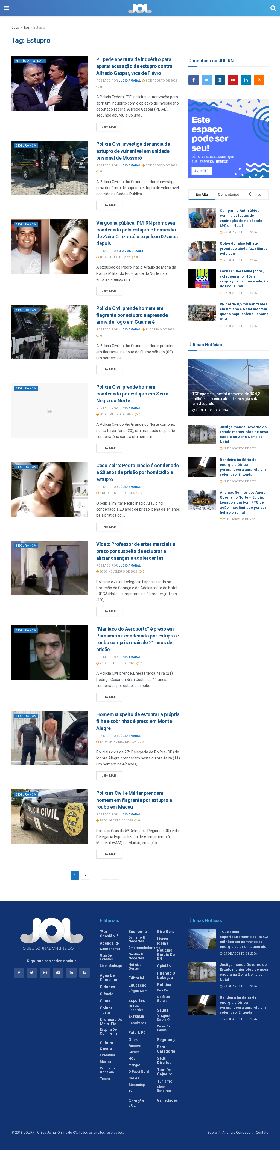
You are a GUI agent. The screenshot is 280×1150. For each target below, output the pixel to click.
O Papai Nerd (139, 1072)
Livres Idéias (162, 941)
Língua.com (138, 991)
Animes (135, 1045)
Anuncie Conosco (236, 1132)
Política (164, 984)
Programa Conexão (107, 1070)
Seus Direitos (164, 1060)
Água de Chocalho (108, 977)
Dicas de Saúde (164, 1028)
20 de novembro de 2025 (118, 571)
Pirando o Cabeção (166, 975)
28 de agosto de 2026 (239, 519)
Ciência (106, 994)
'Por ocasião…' (109, 933)
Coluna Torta (106, 1010)
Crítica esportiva (136, 1008)
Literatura (107, 1055)
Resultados (137, 1023)
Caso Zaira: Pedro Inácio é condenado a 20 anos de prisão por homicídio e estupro (137, 472)
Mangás (135, 1065)
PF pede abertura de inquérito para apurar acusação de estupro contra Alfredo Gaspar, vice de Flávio (134, 66)
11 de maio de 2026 (159, 329)
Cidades (107, 987)
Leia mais (109, 127)
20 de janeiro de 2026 (116, 414)
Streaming (137, 1085)
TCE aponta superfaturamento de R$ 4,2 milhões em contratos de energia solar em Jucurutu (226, 399)
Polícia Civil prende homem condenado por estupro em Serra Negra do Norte (132, 393)
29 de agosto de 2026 (212, 410)
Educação (138, 985)
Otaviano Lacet (131, 251)
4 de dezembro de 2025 (117, 493)
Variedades (167, 1100)
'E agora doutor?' (163, 1018)
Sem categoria (166, 1049)
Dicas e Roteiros (164, 1089)
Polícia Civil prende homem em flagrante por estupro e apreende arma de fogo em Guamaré (132, 315)
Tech (132, 1091)
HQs (132, 1058)
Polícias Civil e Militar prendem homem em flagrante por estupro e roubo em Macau (134, 799)
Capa (15, 27)
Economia (138, 931)
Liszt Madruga (111, 966)
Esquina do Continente (109, 1031)
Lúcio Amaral (130, 80)
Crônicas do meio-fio (111, 1021)
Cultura (106, 1043)
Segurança (26, 145)
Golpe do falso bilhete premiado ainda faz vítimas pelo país (243, 248)
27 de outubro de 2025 (117, 663)
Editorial (136, 978)
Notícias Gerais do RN (166, 954)
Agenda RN (110, 943)
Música (105, 1062)
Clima (105, 1001)
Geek (133, 1040)
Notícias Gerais (30, 61)
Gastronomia (110, 949)
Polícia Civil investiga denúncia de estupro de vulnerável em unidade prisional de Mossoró (133, 150)
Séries (134, 1078)
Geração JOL (136, 1103)
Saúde (162, 1010)
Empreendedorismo (145, 948)
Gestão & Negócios (136, 956)
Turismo (165, 1081)
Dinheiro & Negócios (137, 939)
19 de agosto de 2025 (116, 820)
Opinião (164, 966)
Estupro (39, 27)
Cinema (106, 1049)
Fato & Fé (137, 1032)
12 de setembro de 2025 (117, 742)
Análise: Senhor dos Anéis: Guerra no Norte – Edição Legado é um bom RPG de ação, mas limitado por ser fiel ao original (243, 502)
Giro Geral (166, 931)
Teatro (105, 1079)
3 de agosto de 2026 (161, 165)
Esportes (137, 1000)
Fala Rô (162, 990)
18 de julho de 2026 (114, 257)
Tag (26, 27)
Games (134, 1052)
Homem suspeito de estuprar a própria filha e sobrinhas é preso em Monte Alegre (138, 721)
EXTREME (136, 1016)
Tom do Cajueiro (165, 1072)
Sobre (212, 1132)
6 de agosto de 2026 (161, 80)
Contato (262, 1132)
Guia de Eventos (106, 957)
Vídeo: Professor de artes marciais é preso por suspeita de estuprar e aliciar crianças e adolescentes (135, 551)
